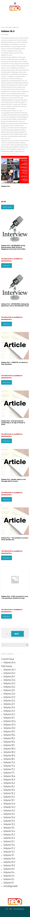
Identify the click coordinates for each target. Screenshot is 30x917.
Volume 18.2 (9, 755)
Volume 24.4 (9, 662)
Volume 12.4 (9, 831)
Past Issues (8, 27)
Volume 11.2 (9, 851)
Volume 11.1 (8, 855)
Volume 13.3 (9, 820)
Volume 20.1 (9, 731)
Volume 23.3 (9, 683)
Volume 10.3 (9, 861)
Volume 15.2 (9, 796)
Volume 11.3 (9, 848)
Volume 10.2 (9, 865)
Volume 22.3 (9, 697)
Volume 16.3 (9, 779)
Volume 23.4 (9, 679)
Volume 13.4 (9, 817)
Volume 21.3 (9, 710)
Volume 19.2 (9, 741)
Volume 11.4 (9, 844)
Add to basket (7, 207)
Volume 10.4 (9, 858)
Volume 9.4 (8, 872)
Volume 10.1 (9, 868)
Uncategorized (10, 886)
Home (2, 27)
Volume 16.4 (9, 776)
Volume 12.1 (8, 841)
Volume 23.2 (9, 686)
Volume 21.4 (9, 707)
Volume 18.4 (9, 748)
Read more (6, 265)
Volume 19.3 (9, 738)
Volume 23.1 (9, 690)
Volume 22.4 (9, 693)
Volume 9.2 (8, 879)
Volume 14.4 (9, 803)
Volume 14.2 (9, 810)
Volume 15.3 (9, 793)
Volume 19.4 (9, 734)
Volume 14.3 (9, 807)
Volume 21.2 (9, 714)
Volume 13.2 (9, 824)
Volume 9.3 (8, 875)
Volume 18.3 (9, 752)
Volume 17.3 (9, 765)
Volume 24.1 (9, 676)
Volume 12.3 (9, 834)
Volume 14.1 (9, 813)
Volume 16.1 (9, 786)
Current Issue (7, 658)
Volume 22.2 (9, 700)
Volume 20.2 (9, 727)
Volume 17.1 (8, 772)
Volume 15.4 (9, 789)
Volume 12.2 (9, 837)
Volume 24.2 (9, 673)
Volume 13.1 (8, 827)
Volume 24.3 (9, 669)
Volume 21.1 (8, 717)
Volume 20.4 (9, 721)
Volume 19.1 (8, 745)
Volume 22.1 (9, 703)
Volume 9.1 (8, 882)
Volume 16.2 (9, 782)
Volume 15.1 (8, 800)
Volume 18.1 (9, 758)
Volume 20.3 (9, 724)
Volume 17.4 (9, 762)
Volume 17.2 (9, 769)
